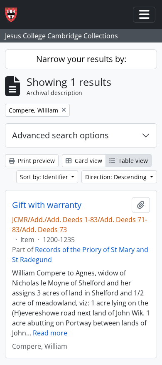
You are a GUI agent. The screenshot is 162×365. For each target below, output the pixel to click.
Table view (132, 161)
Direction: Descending (116, 177)
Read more (50, 333)
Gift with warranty (46, 205)
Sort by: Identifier (45, 177)
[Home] (14, 14)
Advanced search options (60, 135)
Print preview (35, 161)
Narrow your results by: (81, 59)
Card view (87, 161)
